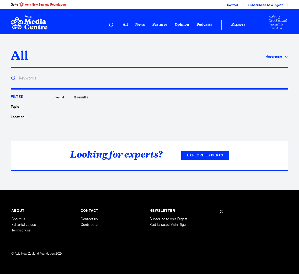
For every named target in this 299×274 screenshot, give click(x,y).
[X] (221, 211)
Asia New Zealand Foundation (45, 4)
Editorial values (23, 224)
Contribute (89, 224)
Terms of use (21, 230)
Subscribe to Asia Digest (265, 5)
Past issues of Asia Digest (169, 224)
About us (18, 218)
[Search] (111, 25)
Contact (232, 5)
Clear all (58, 97)
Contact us (89, 218)
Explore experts (205, 155)
